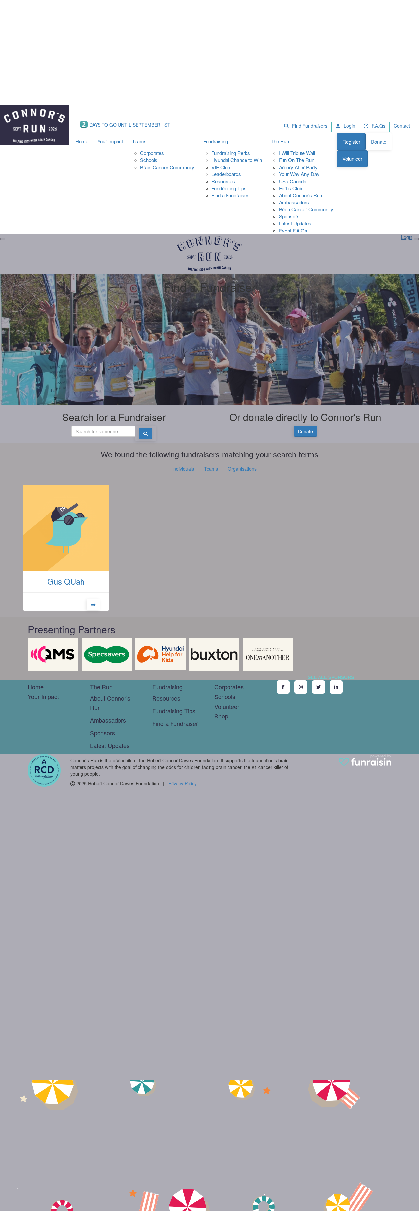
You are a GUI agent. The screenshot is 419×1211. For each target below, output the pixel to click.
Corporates (152, 153)
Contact (402, 125)
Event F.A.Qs (293, 230)
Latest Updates (295, 223)
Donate (378, 141)
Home (81, 141)
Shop (221, 716)
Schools (148, 159)
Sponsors (289, 216)
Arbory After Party (298, 167)
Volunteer (352, 158)
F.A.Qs (377, 125)
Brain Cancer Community (167, 167)
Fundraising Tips (228, 188)
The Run (280, 141)
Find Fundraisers (309, 125)
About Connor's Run (300, 195)
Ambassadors (294, 202)
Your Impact (110, 141)
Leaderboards (226, 174)
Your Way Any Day (299, 174)
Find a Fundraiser (229, 195)
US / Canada (292, 181)
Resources (223, 181)
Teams (139, 141)
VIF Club (220, 167)
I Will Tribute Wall (297, 153)
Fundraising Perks (230, 153)
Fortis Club (290, 188)
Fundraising (215, 141)
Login (348, 125)
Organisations (242, 468)
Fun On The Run (296, 159)
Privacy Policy (182, 783)
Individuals (183, 468)
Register (351, 141)
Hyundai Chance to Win (236, 159)
